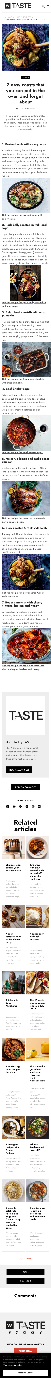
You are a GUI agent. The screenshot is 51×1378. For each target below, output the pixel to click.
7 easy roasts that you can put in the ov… (23, 19)
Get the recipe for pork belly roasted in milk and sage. (24, 304)
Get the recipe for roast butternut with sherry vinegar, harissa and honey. (23, 667)
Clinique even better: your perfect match (13, 867)
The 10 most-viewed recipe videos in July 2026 (37, 1004)
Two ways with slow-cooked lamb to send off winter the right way (37, 872)
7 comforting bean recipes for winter (13, 1069)
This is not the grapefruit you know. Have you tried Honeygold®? (37, 1073)
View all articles (19, 769)
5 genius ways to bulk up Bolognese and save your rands (37, 1213)
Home (9, 17)
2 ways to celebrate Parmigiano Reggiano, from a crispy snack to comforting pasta (13, 1218)
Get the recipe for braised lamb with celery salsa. (22, 216)
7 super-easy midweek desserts (37, 936)
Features (27, 17)
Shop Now (25, 1351)
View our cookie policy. (13, 1365)
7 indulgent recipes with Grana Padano (12, 1149)
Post (18, 17)
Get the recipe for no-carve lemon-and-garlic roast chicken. (23, 520)
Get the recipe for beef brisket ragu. (22, 452)
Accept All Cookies (25, 1372)
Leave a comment (25, 787)
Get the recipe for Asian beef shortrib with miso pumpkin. (23, 380)
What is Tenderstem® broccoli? (37, 1147)
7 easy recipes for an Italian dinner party (13, 938)
